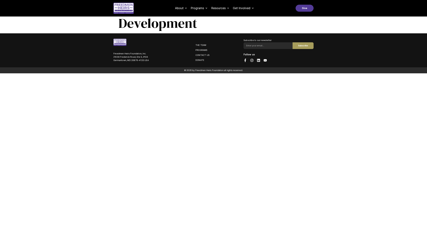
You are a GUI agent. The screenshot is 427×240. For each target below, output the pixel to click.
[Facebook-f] (245, 60)
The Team (200, 45)
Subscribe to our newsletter (258, 40)
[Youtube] (265, 60)
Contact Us (202, 55)
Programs (201, 50)
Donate (199, 60)
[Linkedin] (258, 60)
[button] (181, 8)
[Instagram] (252, 60)
